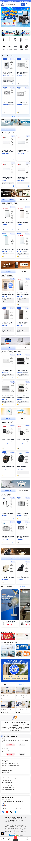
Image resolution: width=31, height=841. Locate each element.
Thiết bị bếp (20, 820)
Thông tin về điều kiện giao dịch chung (10, 765)
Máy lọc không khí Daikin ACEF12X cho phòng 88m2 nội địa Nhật (7, 248)
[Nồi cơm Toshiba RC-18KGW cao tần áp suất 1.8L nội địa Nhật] (23, 431)
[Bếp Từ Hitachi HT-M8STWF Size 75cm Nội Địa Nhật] (8, 360)
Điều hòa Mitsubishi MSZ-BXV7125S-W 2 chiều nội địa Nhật (23, 151)
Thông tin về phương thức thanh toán (10, 763)
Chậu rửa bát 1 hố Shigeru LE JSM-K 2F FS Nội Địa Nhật (22, 73)
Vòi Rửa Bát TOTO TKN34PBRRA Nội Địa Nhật (7, 512)
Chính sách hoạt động (7, 785)
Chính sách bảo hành (6, 791)
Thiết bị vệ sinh (15, 821)
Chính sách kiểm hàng (7, 782)
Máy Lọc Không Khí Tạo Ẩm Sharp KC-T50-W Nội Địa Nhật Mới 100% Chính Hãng (7, 222)
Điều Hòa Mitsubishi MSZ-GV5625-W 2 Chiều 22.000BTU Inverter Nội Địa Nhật (23, 178)
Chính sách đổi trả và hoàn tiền (9, 787)
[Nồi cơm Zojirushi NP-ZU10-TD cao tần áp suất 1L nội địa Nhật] (8, 458)
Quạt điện (23, 817)
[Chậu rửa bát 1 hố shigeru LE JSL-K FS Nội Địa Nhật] (8, 93)
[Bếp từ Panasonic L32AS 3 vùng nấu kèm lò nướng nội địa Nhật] (23, 387)
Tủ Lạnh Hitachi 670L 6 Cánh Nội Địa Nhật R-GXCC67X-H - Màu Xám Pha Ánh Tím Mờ (8, 293)
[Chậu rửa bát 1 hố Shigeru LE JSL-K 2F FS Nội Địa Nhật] (23, 93)
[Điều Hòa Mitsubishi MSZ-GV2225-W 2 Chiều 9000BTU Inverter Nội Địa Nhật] (8, 169)
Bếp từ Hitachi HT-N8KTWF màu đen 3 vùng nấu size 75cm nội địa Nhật (23, 369)
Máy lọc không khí (16, 817)
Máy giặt (20, 818)
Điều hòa (11, 818)
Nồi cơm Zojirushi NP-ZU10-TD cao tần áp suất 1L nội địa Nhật (8, 467)
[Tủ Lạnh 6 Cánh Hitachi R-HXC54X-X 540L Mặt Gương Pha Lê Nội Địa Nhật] (23, 284)
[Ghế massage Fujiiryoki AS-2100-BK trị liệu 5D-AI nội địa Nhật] (23, 567)
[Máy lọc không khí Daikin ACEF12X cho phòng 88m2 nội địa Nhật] (8, 239)
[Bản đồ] (22, 745)
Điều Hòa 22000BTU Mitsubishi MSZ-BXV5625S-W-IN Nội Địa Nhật (8, 151)
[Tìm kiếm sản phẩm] (23, 4)
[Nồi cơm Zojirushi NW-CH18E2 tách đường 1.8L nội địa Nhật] (23, 458)
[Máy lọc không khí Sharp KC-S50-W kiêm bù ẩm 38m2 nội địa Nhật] (23, 239)
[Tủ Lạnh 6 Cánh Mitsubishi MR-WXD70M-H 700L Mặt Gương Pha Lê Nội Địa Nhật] (23, 314)
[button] (2, 17)
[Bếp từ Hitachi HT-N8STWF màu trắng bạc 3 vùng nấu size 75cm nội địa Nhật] (8, 387)
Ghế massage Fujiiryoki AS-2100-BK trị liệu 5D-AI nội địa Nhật (23, 576)
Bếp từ (9, 820)
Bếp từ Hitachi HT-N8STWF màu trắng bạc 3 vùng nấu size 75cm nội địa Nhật (7, 396)
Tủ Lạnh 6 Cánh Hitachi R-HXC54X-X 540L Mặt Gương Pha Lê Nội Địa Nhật (23, 293)
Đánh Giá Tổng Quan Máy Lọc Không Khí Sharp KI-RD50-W (23, 696)
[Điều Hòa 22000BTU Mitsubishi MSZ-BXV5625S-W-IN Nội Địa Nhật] (8, 142)
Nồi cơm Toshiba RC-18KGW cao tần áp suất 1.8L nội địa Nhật (23, 440)
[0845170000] (10, 745)
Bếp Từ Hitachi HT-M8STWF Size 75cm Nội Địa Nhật (8, 369)
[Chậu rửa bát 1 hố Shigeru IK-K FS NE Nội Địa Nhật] (8, 528)
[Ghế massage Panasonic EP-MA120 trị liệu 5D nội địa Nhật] (8, 567)
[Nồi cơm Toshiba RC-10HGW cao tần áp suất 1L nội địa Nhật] (8, 431)
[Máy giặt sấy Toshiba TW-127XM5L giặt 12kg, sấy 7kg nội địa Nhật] (8, 65)
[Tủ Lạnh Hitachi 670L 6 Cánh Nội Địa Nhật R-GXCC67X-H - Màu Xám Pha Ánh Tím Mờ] (8, 284)
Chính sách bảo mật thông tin (8, 789)
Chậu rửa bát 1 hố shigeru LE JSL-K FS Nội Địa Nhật (8, 101)
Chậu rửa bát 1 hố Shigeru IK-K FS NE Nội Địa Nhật (8, 537)
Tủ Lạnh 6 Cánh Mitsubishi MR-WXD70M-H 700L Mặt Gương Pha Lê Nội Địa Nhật (22, 323)
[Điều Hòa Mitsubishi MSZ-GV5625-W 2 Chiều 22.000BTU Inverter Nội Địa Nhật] (23, 169)
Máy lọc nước (23, 821)
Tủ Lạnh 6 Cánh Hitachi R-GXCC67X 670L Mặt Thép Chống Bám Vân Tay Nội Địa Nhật (8, 323)
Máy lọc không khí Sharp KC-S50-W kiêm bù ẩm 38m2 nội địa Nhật (23, 248)
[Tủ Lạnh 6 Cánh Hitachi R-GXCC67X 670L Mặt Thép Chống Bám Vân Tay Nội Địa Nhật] (8, 314)
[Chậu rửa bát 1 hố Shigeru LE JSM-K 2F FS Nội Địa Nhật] (23, 65)
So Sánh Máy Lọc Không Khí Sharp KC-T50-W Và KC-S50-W (8, 697)
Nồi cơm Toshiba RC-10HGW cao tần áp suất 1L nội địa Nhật (8, 440)
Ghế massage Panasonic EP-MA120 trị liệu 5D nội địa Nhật (8, 576)
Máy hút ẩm (8, 817)
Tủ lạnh (15, 818)
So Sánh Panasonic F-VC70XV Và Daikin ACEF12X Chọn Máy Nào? (7, 711)
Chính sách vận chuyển (7, 780)
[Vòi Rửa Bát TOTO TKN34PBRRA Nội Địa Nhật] (8, 503)
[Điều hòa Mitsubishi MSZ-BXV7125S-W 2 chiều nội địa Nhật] (23, 142)
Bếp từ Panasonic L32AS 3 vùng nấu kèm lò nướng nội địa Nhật (22, 396)
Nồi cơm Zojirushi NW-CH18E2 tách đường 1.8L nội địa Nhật (23, 467)
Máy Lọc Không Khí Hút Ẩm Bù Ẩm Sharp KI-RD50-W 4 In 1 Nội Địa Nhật (22, 222)
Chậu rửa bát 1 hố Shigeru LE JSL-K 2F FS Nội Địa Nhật (22, 101)
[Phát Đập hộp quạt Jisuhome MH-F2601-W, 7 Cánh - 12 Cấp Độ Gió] (10, 604)
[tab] (8, 129)
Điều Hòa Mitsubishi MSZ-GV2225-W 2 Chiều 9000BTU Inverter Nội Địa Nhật (7, 178)
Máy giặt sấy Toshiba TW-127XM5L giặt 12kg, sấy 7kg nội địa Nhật (8, 73)
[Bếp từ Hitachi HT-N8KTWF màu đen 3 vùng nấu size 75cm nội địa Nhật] (23, 360)
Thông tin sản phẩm (6, 767)
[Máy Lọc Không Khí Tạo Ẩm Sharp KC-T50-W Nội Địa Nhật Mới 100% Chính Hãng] (8, 213)
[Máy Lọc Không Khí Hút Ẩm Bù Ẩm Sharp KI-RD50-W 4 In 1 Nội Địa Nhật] (23, 213)
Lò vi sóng (14, 820)
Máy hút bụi (8, 821)
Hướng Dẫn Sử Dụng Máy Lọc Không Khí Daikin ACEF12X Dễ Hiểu (22, 711)
